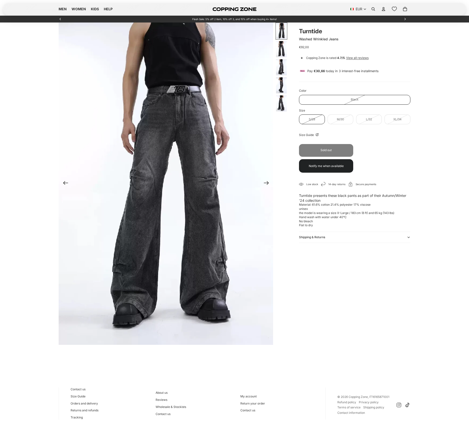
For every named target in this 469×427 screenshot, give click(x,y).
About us (162, 392)
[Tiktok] (407, 405)
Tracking (77, 417)
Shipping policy (373, 407)
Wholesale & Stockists (171, 407)
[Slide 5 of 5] (281, 103)
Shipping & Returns (312, 237)
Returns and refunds (84, 410)
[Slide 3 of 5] (281, 67)
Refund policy (346, 402)
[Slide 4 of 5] (281, 85)
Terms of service (349, 407)
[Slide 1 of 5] (281, 31)
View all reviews (357, 58)
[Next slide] (405, 19)
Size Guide (307, 135)
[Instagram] (399, 405)
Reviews (161, 400)
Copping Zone (358, 397)
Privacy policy (369, 402)
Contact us (78, 389)
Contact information (351, 413)
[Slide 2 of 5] (281, 49)
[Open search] (373, 9)
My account (248, 396)
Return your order (252, 403)
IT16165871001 (379, 397)
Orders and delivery (84, 403)
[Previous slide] (60, 19)
